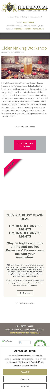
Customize (25, 379)
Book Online (25, 293)
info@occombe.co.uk (35, 113)
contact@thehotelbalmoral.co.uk (29, 28)
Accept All (25, 372)
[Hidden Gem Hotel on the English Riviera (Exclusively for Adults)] (24, 7)
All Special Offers (13, 17)
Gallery (24, 17)
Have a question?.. (36, 17)
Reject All (25, 386)
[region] (25, 369)
